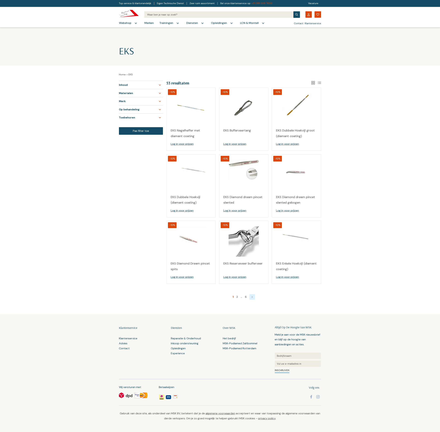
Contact (298, 23)
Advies (123, 343)
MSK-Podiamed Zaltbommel (240, 343)
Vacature (313, 3)
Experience (178, 353)
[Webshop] (136, 23)
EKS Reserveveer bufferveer (243, 263)
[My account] (308, 14)
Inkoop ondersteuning (184, 343)
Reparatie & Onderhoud (186, 338)
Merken (149, 23)
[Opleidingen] (231, 23)
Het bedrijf (229, 338)
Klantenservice (313, 23)
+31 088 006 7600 (261, 3)
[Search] (218, 14)
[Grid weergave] (313, 82)
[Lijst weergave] (319, 82)
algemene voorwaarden (220, 413)
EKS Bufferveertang (237, 130)
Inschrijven (282, 370)
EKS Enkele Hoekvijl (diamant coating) (296, 266)
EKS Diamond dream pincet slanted (242, 200)
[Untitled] (298, 356)
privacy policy (267, 418)
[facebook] (311, 397)
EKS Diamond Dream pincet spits (190, 266)
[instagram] (318, 397)
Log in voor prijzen (182, 144)
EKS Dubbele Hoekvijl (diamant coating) (185, 200)
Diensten (192, 23)
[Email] (298, 363)
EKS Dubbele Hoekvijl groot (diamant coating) (295, 133)
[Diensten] (202, 23)
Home (122, 74)
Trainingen (166, 23)
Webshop (125, 23)
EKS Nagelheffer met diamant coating (185, 133)
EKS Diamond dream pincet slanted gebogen (295, 200)
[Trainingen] (178, 23)
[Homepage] (129, 14)
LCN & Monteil (249, 23)
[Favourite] (317, 14)
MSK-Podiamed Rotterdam (239, 348)
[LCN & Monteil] (263, 23)
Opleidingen (219, 23)
